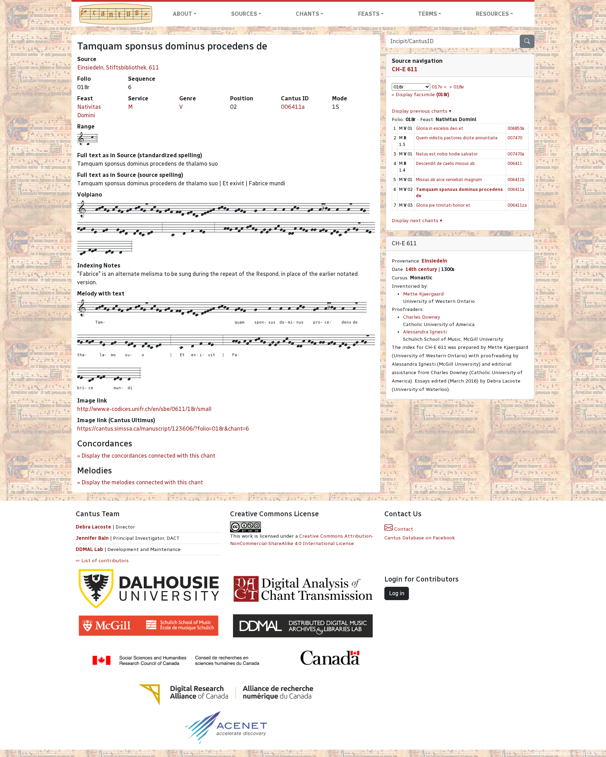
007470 (514, 137)
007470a (515, 154)
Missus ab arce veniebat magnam (449, 179)
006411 (514, 163)
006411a (293, 107)
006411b (516, 179)
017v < (439, 87)
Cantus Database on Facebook (419, 538)
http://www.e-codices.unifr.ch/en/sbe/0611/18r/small (144, 409)
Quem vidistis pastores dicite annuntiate (457, 137)
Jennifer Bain (93, 538)
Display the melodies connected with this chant (142, 482)
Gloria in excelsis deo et (439, 128)
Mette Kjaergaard (423, 294)
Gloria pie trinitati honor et (443, 205)
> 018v (456, 87)
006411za (517, 205)
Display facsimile (422, 95)
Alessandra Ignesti (425, 332)
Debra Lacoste (93, 527)
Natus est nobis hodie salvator (447, 154)
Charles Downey (421, 317)
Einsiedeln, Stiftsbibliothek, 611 (118, 67)
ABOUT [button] (182, 14)
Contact (403, 529)
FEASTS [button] (368, 14)
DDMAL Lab (89, 549)
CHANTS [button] (307, 14)
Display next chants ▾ (417, 221)
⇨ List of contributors (102, 561)
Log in (396, 593)
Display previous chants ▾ (421, 111)
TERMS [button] (427, 14)
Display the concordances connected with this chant (148, 455)
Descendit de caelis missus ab (445, 163)
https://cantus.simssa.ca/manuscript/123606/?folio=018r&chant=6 (163, 428)
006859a (515, 128)
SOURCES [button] (244, 14)
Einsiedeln (434, 261)
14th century (421, 269)
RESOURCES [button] (492, 14)
